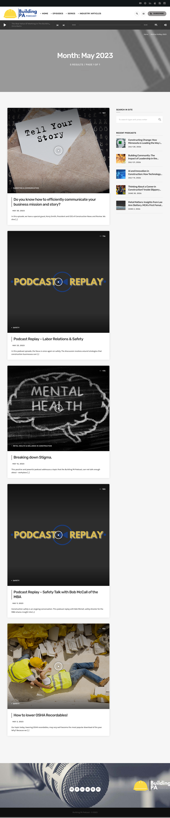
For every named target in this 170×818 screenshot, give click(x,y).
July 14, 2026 (134, 178)
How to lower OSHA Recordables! (40, 715)
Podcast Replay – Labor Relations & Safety (48, 339)
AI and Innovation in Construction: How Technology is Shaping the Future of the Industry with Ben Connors (144, 173)
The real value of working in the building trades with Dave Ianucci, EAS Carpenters (50, 23)
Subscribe (157, 13)
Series (71, 13)
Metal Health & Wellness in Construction (32, 446)
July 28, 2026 (134, 147)
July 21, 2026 (134, 162)
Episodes (58, 13)
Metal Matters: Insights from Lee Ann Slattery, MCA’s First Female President (145, 204)
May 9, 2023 (17, 603)
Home (45, 13)
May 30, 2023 (18, 211)
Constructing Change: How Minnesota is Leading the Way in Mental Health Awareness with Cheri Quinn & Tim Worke (145, 141)
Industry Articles (90, 13)
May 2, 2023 (18, 722)
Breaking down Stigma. (33, 457)
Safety (16, 328)
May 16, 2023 (18, 464)
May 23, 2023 (18, 346)
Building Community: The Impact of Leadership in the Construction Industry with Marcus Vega (142, 157)
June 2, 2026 (134, 209)
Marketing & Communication (26, 188)
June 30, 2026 (135, 193)
